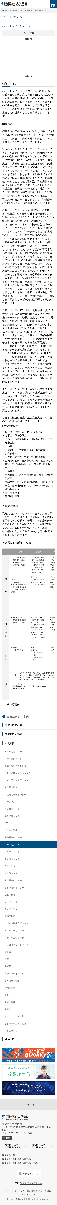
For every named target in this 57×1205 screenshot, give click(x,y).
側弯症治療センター (14, 758)
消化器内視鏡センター (15, 787)
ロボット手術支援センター (18, 923)
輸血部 (8, 994)
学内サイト (28, 1173)
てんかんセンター (13, 751)
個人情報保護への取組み (39, 1191)
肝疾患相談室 (11, 1030)
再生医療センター (13, 880)
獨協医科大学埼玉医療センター (14, 1146)
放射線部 (9, 951)
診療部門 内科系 (13, 724)
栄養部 (8, 1009)
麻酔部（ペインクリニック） (19, 973)
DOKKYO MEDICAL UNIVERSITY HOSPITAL (14, 4)
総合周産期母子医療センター (19, 773)
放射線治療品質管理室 (15, 1023)
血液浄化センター (13, 894)
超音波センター (12, 801)
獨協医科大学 (8, 1155)
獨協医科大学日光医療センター (41, 1146)
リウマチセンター (13, 851)
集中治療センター (13, 816)
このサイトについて (14, 1191)
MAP (8, 1138)
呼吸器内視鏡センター (15, 794)
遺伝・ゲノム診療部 (14, 1016)
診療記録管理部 (12, 980)
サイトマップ (28, 1194)
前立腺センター (12, 873)
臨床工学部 (10, 1002)
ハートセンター (12, 844)
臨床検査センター (13, 859)
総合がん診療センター (15, 830)
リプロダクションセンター (18, 944)
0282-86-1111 (17, 1132)
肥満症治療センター (14, 916)
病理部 (8, 959)
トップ (7, 10)
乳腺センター (11, 866)
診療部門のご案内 (18, 10)
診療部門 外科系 (13, 734)
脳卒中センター (12, 901)
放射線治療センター (14, 887)
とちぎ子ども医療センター (18, 780)
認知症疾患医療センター (16, 765)
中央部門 (30, 10)
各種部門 (9, 1039)
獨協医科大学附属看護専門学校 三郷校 (21, 1163)
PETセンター (11, 823)
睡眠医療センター (13, 837)
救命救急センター (13, 808)
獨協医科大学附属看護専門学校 (17, 1159)
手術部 (8, 966)
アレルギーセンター (14, 930)
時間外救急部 (11, 987)
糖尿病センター (12, 909)
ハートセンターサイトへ (16, 26)
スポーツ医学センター (15, 937)
